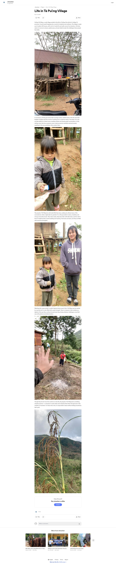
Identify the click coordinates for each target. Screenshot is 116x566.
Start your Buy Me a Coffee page (57, 562)
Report (66, 559)
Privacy (56, 559)
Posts (42, 7)
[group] (35, 542)
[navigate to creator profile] (4, 2)
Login (112, 2)
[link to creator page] (36, 511)
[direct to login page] (59, 524)
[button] (50, 559)
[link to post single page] (35, 542)
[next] (93, 540)
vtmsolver (10, 2)
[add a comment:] (43, 17)
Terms (61, 559)
